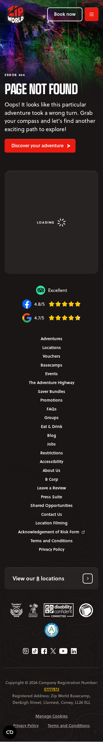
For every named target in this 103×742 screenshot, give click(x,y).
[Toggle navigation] (91, 14)
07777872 (51, 689)
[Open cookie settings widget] (10, 732)
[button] (51, 578)
